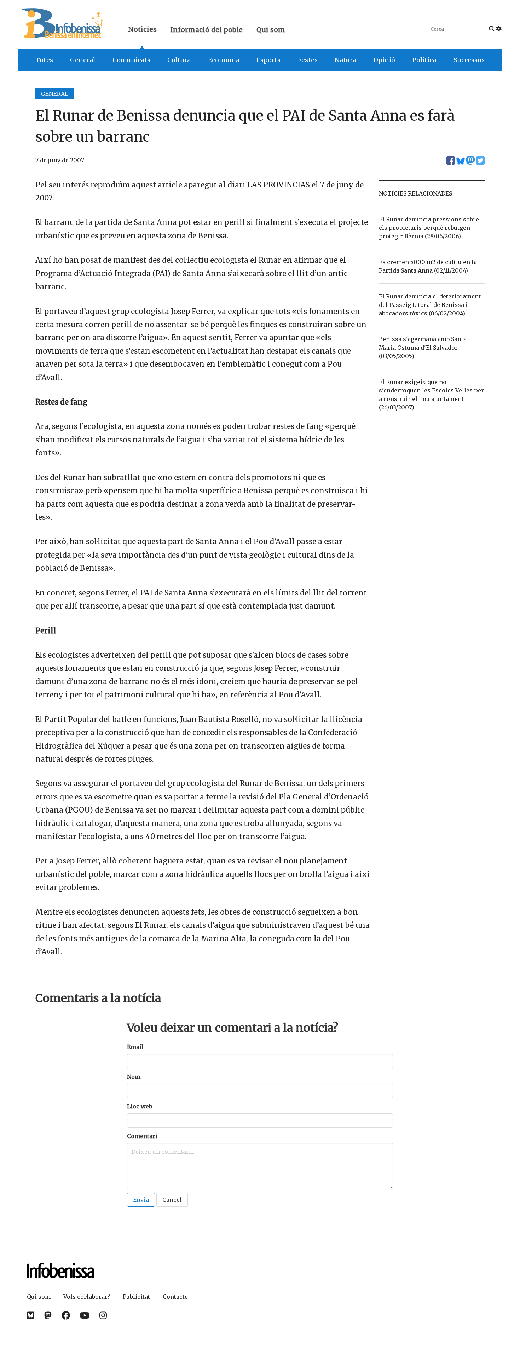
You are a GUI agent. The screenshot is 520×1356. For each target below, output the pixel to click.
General (82, 60)
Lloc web (139, 1106)
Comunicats (131, 60)
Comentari (142, 1136)
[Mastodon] (48, 1315)
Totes (44, 60)
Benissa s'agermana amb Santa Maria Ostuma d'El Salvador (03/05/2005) (423, 348)
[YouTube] (84, 1315)
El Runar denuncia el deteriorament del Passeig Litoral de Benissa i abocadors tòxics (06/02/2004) (430, 305)
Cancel (172, 1199)
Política (424, 60)
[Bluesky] (30, 1315)
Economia (223, 60)
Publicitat (136, 1296)
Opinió (384, 60)
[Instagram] (103, 1315)
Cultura (179, 60)
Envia (141, 1199)
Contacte (175, 1296)
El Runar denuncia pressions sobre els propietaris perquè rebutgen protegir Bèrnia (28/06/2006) (429, 228)
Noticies (142, 30)
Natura (345, 60)
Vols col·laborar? (86, 1296)
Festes (308, 60)
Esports (268, 60)
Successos (469, 60)
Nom (133, 1076)
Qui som (270, 29)
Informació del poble (206, 29)
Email (135, 1047)
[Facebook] (66, 1315)
